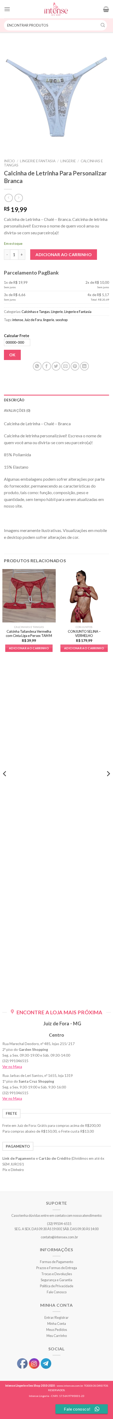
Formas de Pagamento (56, 1262)
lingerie (48, 320)
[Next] (108, 784)
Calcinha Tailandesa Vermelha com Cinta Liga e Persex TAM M (29, 633)
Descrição (14, 400)
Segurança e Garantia (56, 1280)
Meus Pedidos (56, 1329)
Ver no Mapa (12, 1067)
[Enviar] (103, 25)
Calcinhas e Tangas (36, 312)
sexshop (61, 320)
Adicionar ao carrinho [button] (29, 648)
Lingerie (68, 161)
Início (9, 161)
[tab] (56, 400)
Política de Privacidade (56, 1286)
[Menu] (7, 9)
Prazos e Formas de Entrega (56, 1268)
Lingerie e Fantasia (37, 161)
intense (17, 320)
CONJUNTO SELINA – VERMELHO (84, 633)
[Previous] (5, 784)
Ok (12, 354)
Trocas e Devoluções (56, 1274)
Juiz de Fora (33, 320)
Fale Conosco (56, 1292)
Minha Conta (56, 1323)
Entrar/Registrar (56, 1317)
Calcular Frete (16, 335)
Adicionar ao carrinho (63, 254)
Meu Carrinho (57, 1336)
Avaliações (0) (17, 410)
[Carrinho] (106, 9)
